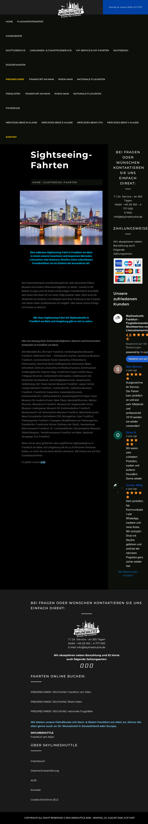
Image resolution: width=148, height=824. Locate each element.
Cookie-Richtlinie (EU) (44, 799)
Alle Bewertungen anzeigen (128, 573)
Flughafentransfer (30, 21)
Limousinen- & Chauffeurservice (51, 50)
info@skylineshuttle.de (128, 216)
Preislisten (13, 93)
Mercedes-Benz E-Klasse (57, 122)
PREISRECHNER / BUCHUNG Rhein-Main (56, 701)
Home (9, 21)
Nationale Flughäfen (91, 79)
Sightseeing (120, 50)
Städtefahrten (15, 64)
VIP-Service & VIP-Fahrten (92, 50)
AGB (42, 462)
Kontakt (36, 790)
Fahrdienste (14, 36)
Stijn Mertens (134, 366)
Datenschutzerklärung (45, 770)
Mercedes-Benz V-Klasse (123, 122)
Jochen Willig (134, 485)
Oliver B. (131, 432)
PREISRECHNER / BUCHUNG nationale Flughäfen (62, 711)
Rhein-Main (65, 79)
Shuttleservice (15, 50)
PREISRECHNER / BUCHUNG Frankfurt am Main (61, 692)
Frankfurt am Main (41, 79)
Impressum (38, 761)
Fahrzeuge (13, 108)
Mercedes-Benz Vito (90, 122)
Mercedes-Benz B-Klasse (21, 122)
